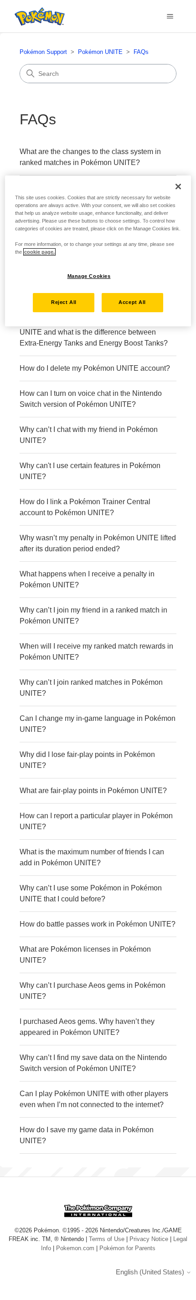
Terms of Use (106, 1239)
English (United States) (151, 1272)
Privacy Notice (148, 1239)
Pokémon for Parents (127, 1248)
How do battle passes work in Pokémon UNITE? (97, 924)
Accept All (132, 302)
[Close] (178, 186)
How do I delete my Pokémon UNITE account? (95, 368)
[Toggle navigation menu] (170, 16)
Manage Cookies (89, 276)
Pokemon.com (75, 1248)
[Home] (37, 16)
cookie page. (39, 252)
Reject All (64, 302)
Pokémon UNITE (100, 51)
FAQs (141, 51)
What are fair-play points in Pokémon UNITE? (93, 790)
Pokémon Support (43, 51)
